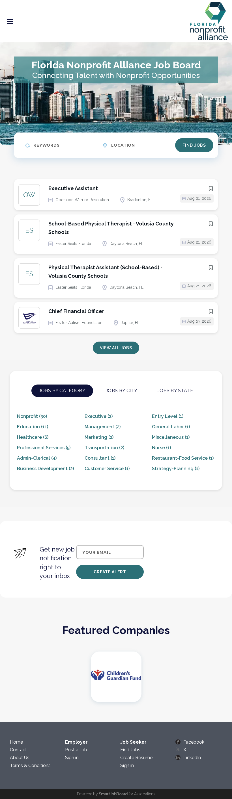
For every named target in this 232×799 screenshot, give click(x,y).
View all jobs (116, 348)
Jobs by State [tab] (175, 390)
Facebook (193, 742)
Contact (18, 749)
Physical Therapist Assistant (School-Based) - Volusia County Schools (105, 271)
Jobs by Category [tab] (62, 390)
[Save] (211, 188)
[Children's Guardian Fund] (116, 677)
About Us (19, 757)
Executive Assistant (73, 188)
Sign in (72, 757)
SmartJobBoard (113, 794)
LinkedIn (192, 757)
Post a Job (76, 749)
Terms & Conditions (30, 765)
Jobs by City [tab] (121, 390)
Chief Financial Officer (76, 311)
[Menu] (10, 21)
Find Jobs (194, 145)
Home (16, 742)
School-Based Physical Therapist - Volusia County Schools (111, 228)
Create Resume (136, 757)
